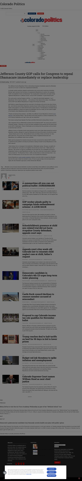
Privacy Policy (28, 474)
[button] (5, 473)
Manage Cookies (51, 475)
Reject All (51, 472)
